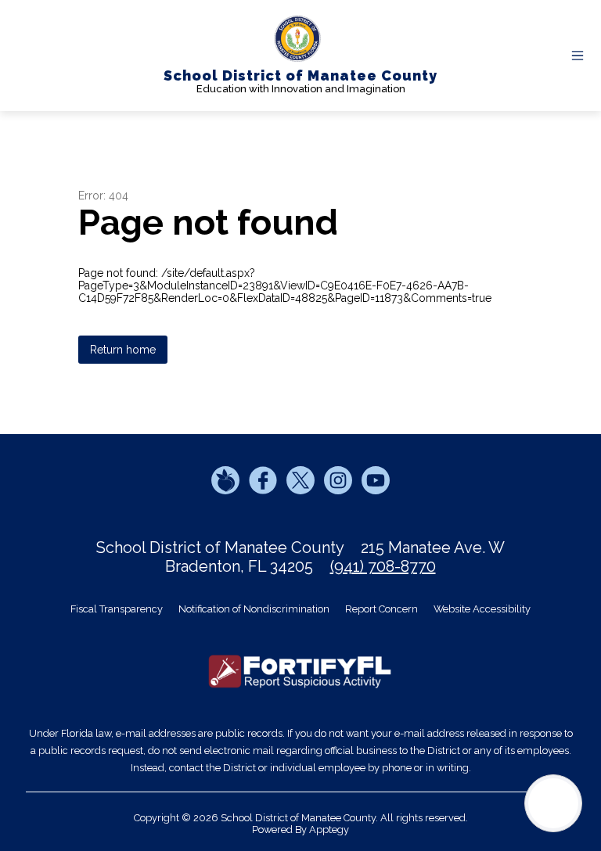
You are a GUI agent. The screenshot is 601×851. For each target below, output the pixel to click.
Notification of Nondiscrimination (253, 609)
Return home (123, 349)
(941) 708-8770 (383, 566)
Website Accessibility (482, 609)
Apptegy (329, 829)
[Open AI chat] (553, 803)
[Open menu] (577, 55)
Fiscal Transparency (116, 609)
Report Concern (381, 609)
